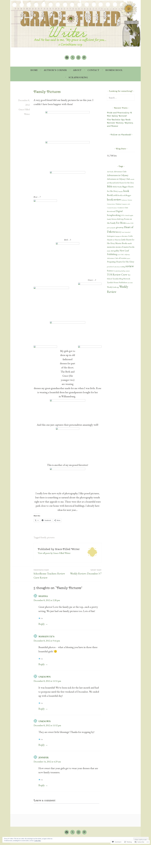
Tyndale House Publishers (117, 282)
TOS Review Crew (117, 274)
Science (110, 270)
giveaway (120, 227)
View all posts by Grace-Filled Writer (54, 553)
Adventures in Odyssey (117, 175)
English (131, 215)
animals (132, 179)
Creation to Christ (122, 208)
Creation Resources (112, 208)
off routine (122, 258)
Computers (124, 204)
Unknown (44, 676)
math (130, 243)
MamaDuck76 (46, 636)
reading (122, 267)
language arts (118, 236)
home (123, 232)
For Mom (121, 222)
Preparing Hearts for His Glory (120, 261)
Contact (93, 70)
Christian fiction (111, 204)
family (43, 537)
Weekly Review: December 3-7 (85, 572)
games (108, 227)
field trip (120, 219)
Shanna (43, 596)
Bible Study (117, 186)
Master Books (121, 243)
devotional (111, 211)
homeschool (127, 232)
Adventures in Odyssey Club (118, 179)
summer (128, 271)
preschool (110, 267)
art (108, 182)
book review (114, 199)
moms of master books (125, 247)
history (118, 231)
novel (119, 254)
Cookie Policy (37, 840)
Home (34, 70)
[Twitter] (72, 57)
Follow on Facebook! (121, 134)
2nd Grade (110, 172)
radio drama (117, 266)
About (77, 70)
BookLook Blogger (124, 195)
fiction (114, 219)
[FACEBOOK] (66, 832)
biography (120, 191)
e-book (127, 215)
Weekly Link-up (113, 287)
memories (111, 246)
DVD (122, 215)
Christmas (118, 204)
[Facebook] (66, 57)
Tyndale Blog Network (121, 278)
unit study (130, 283)
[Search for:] (121, 97)
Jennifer (43, 757)
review (129, 266)
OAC (122, 254)
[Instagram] (78, 57)
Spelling (123, 271)
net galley (115, 250)
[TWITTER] (72, 832)
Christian (129, 200)
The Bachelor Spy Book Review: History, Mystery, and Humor (120, 122)
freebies (128, 223)
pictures (51, 537)
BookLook (112, 195)
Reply (41, 624)
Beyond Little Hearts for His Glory (122, 183)
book (126, 191)
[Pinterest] (84, 57)
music (108, 251)
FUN (131, 223)
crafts (128, 204)
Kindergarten (111, 236)
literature (125, 236)
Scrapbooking (78, 77)
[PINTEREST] (84, 832)
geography (113, 227)
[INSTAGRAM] (78, 832)
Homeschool (114, 70)
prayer (128, 258)
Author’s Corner (55, 70)
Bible (109, 186)
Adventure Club (120, 171)
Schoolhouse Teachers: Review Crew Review (49, 574)
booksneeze (124, 200)
